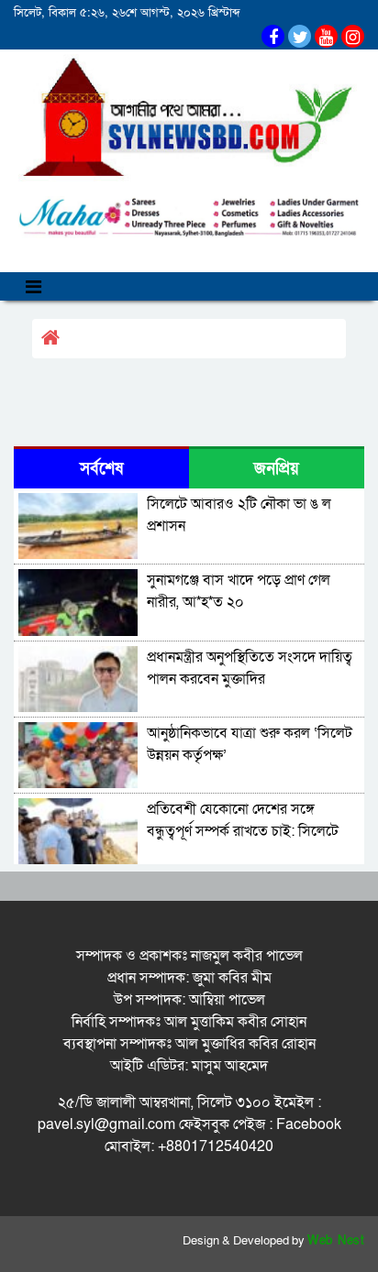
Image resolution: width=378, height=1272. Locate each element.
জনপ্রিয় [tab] (276, 468)
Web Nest (335, 1241)
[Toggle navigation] (33, 286)
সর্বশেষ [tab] (101, 468)
